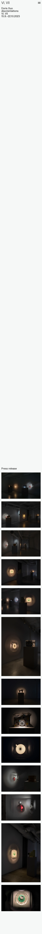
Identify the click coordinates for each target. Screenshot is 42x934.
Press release (9, 468)
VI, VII (5, 3)
